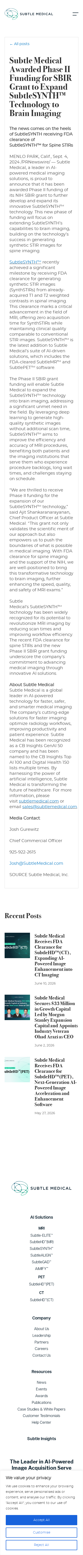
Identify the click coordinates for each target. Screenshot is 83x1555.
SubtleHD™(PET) (41, 1284)
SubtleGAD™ (41, 1262)
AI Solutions (41, 1217)
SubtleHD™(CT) (41, 1299)
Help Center (41, 1422)
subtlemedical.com (39, 801)
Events (41, 1389)
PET (41, 1277)
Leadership (42, 1335)
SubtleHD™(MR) (41, 1241)
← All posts (19, 44)
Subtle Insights (41, 1438)
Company (41, 1318)
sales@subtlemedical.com (49, 807)
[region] (41, 1512)
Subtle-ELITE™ (41, 1235)
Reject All (41, 1545)
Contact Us (42, 1355)
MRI (42, 1228)
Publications (41, 1402)
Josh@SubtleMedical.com (36, 864)
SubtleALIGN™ (41, 1255)
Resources (42, 1371)
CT (41, 1292)
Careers (41, 1348)
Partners (42, 1342)
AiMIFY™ (41, 1268)
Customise (41, 1532)
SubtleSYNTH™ (25, 262)
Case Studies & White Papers (41, 1409)
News (41, 1382)
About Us (41, 1328)
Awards (41, 1395)
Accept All (41, 1520)
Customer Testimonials (41, 1415)
